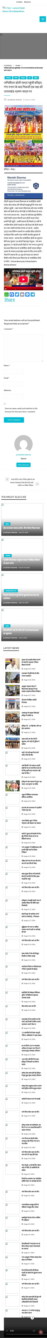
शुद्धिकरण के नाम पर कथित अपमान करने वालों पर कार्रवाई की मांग (31, 929)
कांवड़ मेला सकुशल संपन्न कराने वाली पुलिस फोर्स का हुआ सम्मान (32, 1087)
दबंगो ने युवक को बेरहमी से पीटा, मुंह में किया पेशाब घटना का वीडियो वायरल (31, 836)
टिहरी (16, 78)
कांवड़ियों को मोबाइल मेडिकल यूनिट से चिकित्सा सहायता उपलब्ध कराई (31, 995)
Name (7, 365)
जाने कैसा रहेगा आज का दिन (30, 887)
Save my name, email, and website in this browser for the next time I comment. (21, 410)
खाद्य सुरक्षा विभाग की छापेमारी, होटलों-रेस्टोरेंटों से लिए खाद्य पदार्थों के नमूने (31, 876)
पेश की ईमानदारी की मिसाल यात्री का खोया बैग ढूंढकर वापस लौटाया (32, 1272)
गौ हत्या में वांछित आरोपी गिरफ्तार (29, 701)
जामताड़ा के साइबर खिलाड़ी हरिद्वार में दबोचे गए (30, 714)
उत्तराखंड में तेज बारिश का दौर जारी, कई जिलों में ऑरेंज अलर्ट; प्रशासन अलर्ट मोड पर (31, 1021)
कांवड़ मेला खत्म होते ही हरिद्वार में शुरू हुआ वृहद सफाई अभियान (31, 1074)
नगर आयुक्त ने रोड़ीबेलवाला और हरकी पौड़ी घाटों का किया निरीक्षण (32, 849)
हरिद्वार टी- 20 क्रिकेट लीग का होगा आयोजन (31, 727)
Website (7, 390)
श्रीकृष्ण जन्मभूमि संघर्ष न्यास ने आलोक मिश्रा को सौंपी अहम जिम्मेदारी (31, 902)
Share (9, 299)
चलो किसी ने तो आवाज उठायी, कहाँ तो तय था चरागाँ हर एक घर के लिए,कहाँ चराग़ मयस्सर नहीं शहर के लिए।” (31, 769)
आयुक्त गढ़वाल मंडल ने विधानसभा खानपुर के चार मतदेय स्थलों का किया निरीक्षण (31, 688)
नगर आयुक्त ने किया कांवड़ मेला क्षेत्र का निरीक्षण (31, 1258)
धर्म (29, 78)
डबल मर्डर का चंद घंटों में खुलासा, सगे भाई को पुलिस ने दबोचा (30, 741)
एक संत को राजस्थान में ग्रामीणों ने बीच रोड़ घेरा (32, 808)
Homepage (8, 65)
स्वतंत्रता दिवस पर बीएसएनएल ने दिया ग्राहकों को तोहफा (31, 967)
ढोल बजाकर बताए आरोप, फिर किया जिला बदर (21, 528)
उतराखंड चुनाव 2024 (10, 591)
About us (27, 2)
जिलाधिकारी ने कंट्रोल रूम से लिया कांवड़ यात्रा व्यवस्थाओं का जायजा (31, 1246)
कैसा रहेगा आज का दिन (29, 1006)
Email (6, 378)
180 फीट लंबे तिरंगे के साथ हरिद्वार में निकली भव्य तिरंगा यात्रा (30, 1061)
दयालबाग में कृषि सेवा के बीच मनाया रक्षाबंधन (30, 674)
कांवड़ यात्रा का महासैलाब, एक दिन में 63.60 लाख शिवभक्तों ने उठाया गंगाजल (31, 1127)
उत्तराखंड (17, 65)
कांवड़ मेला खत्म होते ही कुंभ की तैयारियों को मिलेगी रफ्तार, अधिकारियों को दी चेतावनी (31, 1299)
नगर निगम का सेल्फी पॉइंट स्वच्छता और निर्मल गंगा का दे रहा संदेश (30, 1140)
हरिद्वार (35, 78)
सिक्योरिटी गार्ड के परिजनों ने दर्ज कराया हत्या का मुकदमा (21, 632)
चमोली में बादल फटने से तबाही (31, 1099)
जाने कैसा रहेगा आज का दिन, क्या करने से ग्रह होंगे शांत (31, 1153)
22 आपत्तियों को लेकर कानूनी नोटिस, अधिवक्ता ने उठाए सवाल (32, 1033)
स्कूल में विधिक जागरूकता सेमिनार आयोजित (30, 795)
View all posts (23, 465)
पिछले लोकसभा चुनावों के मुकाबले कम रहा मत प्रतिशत (21, 596)
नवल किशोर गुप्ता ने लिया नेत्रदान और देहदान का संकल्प (31, 821)
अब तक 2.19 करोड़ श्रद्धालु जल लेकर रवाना (31, 1311)
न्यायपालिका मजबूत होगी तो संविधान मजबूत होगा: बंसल (30, 1205)
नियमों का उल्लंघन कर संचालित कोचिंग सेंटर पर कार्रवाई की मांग (31, 1179)
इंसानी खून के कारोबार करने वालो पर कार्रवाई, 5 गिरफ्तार (30, 915)
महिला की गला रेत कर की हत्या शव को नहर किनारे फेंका (31, 861)
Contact (19, 2)
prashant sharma (15, 100)
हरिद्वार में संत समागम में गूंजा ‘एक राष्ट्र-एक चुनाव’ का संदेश (32, 782)
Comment (8, 329)
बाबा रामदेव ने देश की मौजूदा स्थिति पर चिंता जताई (30, 954)
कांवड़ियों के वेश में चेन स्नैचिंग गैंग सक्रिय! (31, 1218)
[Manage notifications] (41, 1332)
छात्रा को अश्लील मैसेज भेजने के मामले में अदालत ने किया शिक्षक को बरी (31, 662)
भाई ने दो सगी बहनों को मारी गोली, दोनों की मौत (30, 753)
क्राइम (7, 524)
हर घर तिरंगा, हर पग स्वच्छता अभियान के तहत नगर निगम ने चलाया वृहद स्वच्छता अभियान (31, 1048)
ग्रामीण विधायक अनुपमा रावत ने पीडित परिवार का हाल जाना (21, 561)
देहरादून (23, 78)
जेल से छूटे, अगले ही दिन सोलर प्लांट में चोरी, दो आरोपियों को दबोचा (31, 1167)
